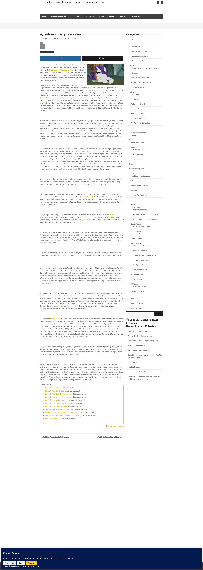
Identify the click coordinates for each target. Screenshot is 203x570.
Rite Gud (134, 190)
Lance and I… (136, 109)
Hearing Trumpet (134, 367)
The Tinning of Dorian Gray (141, 123)
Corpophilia (135, 95)
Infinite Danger (136, 181)
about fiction (135, 294)
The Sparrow (132, 362)
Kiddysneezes (138, 154)
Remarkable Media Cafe (140, 186)
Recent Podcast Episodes (141, 326)
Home (44, 16)
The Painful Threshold (139, 195)
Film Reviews (136, 231)
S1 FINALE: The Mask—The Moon (140, 331)
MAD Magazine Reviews (142, 227)
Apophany (134, 135)
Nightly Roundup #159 (53, 419)
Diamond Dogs (45, 98)
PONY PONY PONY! (47, 52)
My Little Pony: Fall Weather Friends (58, 400)
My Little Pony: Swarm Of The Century (58, 397)
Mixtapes (134, 73)
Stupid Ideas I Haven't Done (141, 82)
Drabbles (134, 99)
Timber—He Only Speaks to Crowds (141, 336)
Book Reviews (136, 207)
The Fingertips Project (139, 118)
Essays (101, 16)
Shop (102, 2)
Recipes (132, 200)
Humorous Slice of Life (139, 56)
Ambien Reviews (139, 234)
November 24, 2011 (55, 38)
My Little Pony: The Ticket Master (57, 388)
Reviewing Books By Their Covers (145, 214)
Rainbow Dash (55, 319)
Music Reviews (136, 243)
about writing (136, 308)
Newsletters (136, 16)
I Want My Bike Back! (138, 61)
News (131, 164)
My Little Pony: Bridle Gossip (55, 391)
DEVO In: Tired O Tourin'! (140, 42)
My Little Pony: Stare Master (109, 437)
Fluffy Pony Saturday (138, 104)
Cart (41, 2)
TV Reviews (135, 284)
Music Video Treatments (140, 78)
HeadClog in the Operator (140, 176)
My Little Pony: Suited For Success (57, 403)
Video (133, 147)
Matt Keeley (72, 38)
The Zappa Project (140, 270)
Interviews (90, 16)
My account (68, 2)
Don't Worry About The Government (144, 68)
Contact (58, 2)
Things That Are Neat (138, 87)
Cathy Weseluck (84, 220)
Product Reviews (137, 274)
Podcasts (76, 16)
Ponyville (112, 131)
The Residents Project (141, 260)
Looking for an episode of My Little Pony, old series (63, 412)
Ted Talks (136, 159)
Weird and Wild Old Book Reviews (145, 219)
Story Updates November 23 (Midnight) (59, 409)
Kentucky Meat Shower (137, 133)
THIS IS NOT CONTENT (137, 291)
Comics (131, 39)
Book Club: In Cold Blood (137, 345)
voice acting (51, 217)
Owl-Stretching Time (136, 169)
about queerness (137, 303)
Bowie (105, 197)
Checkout (49, 2)
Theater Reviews (137, 279)
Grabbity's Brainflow (140, 210)
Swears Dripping (137, 114)
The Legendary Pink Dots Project (145, 255)
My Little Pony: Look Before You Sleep (58, 394)
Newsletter (79, 2)
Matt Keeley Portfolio (59, 16)
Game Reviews (136, 239)
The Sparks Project (140, 265)
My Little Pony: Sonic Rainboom (56, 406)
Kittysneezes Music (138, 142)
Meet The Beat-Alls (87, 197)
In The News (137, 150)
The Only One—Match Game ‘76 (139, 372)
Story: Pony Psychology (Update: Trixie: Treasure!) (63, 416)
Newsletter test (92, 2)
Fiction (131, 92)
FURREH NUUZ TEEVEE (139, 51)
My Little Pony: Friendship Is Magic (60, 70)
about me (134, 299)
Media (131, 140)
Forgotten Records (140, 251)
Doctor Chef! (135, 47)
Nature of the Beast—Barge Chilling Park (143, 341)
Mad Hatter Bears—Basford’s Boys (140, 350)
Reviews (112, 16)
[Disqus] (82, 470)
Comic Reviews (136, 224)
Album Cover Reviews (141, 246)
